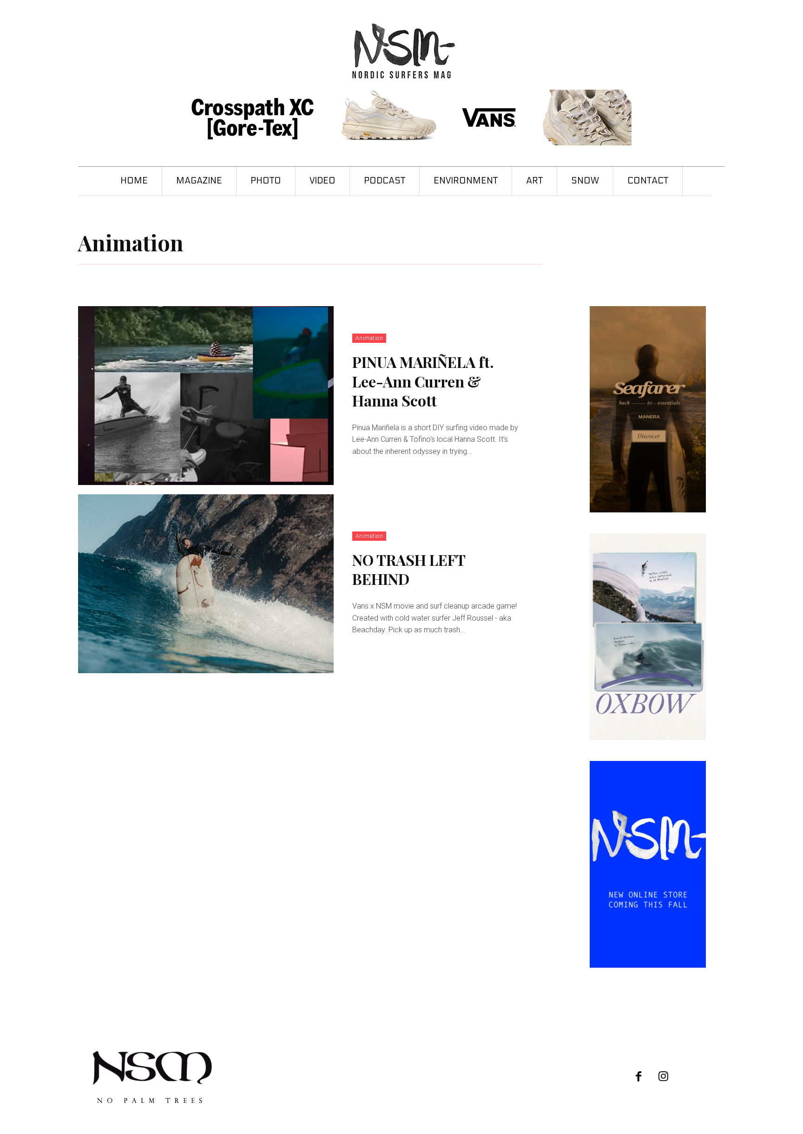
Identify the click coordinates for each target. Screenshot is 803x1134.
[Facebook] (639, 1077)
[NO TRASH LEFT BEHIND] (206, 583)
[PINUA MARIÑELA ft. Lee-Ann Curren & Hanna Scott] (206, 395)
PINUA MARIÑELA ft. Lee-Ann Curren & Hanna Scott (423, 381)
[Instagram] (663, 1077)
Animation (369, 338)
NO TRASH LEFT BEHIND (408, 569)
